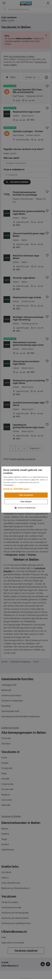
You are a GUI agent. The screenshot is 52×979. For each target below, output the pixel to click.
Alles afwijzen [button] (26, 502)
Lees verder (18, 485)
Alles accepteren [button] (26, 495)
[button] (26, 489)
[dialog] (26, 489)
